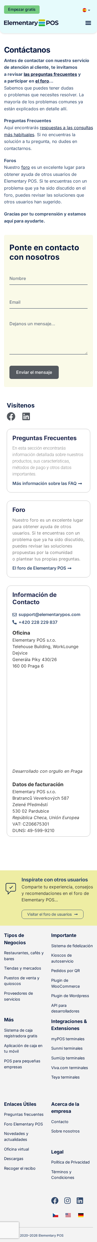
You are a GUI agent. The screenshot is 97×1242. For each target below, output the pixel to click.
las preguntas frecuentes (50, 74)
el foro (42, 81)
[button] (88, 23)
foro (25, 167)
